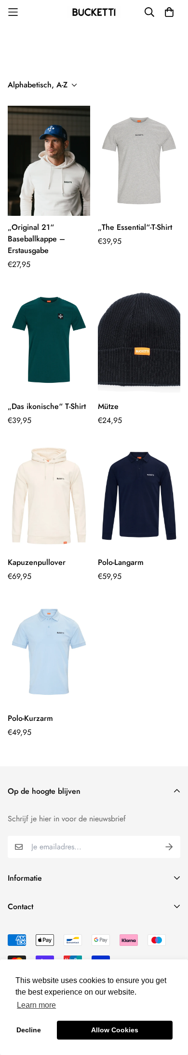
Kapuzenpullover (37, 562)
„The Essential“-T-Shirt (135, 227)
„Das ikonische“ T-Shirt (47, 406)
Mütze (108, 406)
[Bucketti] (94, 12)
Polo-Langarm (121, 562)
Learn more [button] (36, 1005)
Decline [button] (28, 1030)
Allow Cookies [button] (114, 1030)
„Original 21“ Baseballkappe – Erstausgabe (36, 239)
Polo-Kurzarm (30, 718)
